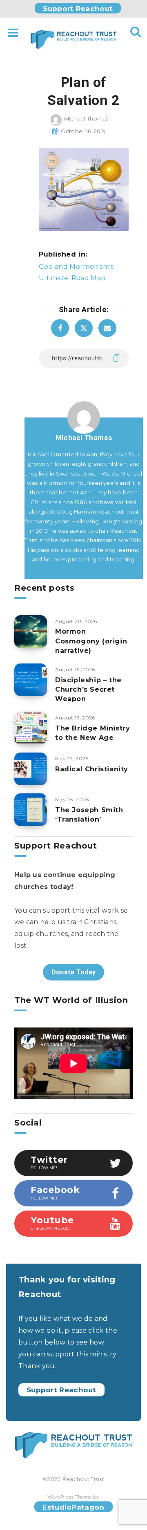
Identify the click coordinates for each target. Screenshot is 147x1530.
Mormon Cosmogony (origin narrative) (91, 641)
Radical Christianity (91, 769)
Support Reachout (78, 8)
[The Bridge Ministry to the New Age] (30, 728)
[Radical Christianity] (30, 769)
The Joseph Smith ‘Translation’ (89, 814)
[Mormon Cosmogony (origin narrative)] (30, 631)
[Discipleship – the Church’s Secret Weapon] (30, 679)
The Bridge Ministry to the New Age (92, 733)
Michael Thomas (84, 437)
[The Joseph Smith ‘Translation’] (30, 809)
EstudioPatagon (73, 1507)
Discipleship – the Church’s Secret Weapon (88, 689)
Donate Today (73, 972)
